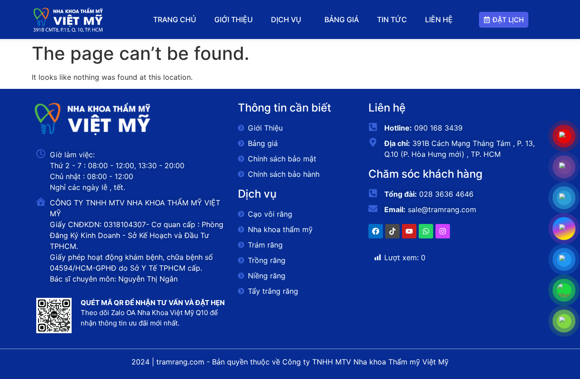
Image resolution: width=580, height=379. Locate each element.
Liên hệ (439, 19)
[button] (288, 19)
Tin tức (392, 19)
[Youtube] (409, 231)
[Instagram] (442, 231)
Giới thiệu (233, 19)
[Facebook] (375, 231)
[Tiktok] (392, 231)
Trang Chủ (174, 19)
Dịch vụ (286, 19)
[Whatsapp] (426, 231)
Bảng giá (341, 19)
